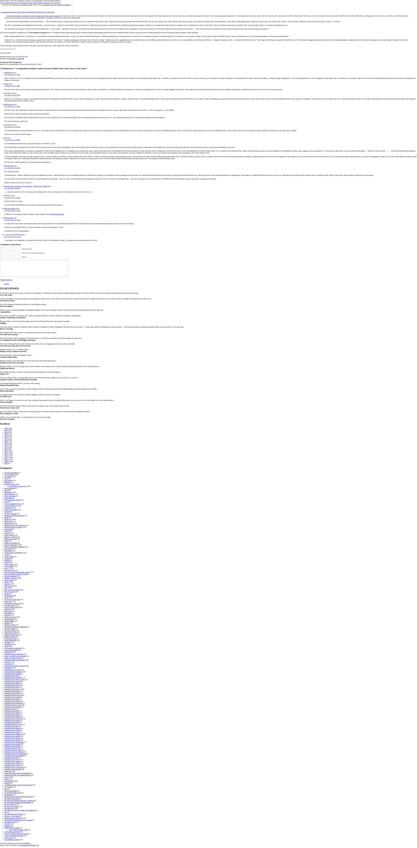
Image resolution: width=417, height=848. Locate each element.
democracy (8, 519)
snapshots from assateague (13, 672)
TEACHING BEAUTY (12, 793)
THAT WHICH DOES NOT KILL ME (18, 797)
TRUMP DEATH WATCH (13, 814)
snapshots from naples (11, 722)
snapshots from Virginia (12, 763)
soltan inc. (7, 771)
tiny (5, 812)
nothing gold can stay (11, 635)
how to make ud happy (12, 590)
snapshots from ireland (12, 701)
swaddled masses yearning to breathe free (18, 785)
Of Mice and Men (10, 638)
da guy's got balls (10, 514)
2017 (6, 446)
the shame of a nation (11, 806)
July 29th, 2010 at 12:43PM (12, 237)
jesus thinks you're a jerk (12, 603)
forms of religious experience (14, 547)
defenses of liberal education (14, 515)
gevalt (6, 555)
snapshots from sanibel (12, 736)
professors (7, 652)
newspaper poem (10, 631)
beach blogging (9, 488)
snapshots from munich (12, 720)
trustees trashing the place (13, 818)
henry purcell (8, 580)
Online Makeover (10, 640)
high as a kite (8, 586)
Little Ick (7, 615)
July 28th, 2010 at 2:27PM (12, 95)
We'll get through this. (11, 832)
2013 (6, 454)
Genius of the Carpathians (13, 553)
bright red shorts (9, 496)
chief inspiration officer (12, 500)
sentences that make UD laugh (14, 666)
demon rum (8, 521)
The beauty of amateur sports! (22, 5)
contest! (7, 512)
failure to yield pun (10, 537)
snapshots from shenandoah (13, 742)
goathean (7, 558)
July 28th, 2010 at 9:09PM (12, 188)
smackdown (8, 668)
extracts (7, 533)
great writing (8, 566)
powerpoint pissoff (10, 650)
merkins (7, 623)
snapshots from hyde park (13, 695)
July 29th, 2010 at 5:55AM (12, 210)
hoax (6, 588)
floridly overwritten (11, 543)
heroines (7, 584)
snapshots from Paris (11, 726)
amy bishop (8, 476)
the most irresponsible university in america (19, 800)
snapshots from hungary (12, 693)
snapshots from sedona (12, 740)
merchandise (8, 619)
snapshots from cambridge (13, 677)
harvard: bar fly (9, 570)
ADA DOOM (9, 474)
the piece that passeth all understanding (17, 802)
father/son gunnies (10, 539)
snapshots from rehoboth (12, 734)
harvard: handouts (10, 576)
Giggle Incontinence (57, 214)
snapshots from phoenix (12, 728)
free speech (8, 549)
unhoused (7, 826)
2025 (6, 430)
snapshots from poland (12, 730)
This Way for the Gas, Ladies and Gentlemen (19, 810)
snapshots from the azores (13, 750)
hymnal (6, 594)
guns (6, 568)
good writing (8, 564)
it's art (6, 597)
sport (6, 777)
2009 (6, 461)
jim (5, 138)
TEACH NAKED (10, 791)
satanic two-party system (12, 658)
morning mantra (9, 629)
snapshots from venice (12, 759)
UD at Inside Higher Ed (8, 3)
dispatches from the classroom (14, 525)
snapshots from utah (11, 758)
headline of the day (10, 578)
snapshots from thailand (12, 746)
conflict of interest (10, 510)
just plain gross (9, 605)
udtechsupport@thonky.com (29, 845)
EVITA (6, 531)
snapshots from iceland (12, 697)
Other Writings (38, 3)
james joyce (8, 601)
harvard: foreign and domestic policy (16, 572)
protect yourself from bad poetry (15, 656)
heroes (6, 582)
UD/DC (7, 824)
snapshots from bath (11, 676)
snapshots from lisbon (11, 711)
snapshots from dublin (11, 683)
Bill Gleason (8, 104)
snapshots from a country (13, 670)
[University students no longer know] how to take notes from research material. (34, 16)
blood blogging (9, 494)
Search (6, 284)
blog (5, 490)
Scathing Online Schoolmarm (14, 660)
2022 (6, 436)
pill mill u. (7, 642)
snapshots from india (11, 699)
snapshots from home (11, 689)
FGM (6, 541)
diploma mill (8, 523)
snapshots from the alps (12, 748)
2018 (6, 444)
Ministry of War (9, 625)
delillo (6, 517)
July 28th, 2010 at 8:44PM (12, 168)
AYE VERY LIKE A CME (18, 830)
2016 (6, 448)
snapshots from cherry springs (14, 679)
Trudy (6, 84)
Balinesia (7, 482)
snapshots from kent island (13, 703)
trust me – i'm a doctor (12, 816)
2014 (6, 452)
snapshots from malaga (12, 715)
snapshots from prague (12, 732)
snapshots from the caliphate (14, 752)
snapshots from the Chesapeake (15, 754)
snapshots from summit (12, 744)
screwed (7, 662)
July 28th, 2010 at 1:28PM (12, 86)
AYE (6, 478)
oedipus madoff (9, 636)
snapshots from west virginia (14, 767)
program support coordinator (14, 654)
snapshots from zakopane (13, 769)
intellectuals (8, 595)
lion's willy (8, 611)
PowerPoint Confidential (15, 59)
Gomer (6, 562)
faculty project (9, 535)
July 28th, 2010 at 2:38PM (12, 106)
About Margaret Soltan (24, 3)
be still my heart (9, 484)
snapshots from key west (12, 705)
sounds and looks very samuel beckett (17, 775)
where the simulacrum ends (13, 836)
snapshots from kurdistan (12, 707)
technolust (7, 795)
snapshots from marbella (12, 717)
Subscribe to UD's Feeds (51, 3)
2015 (6, 450)
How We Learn (9, 592)
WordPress (26, 843)
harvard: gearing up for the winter (15, 574)
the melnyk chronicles (11, 799)
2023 (6, 434)
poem (6, 646)
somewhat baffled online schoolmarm (17, 773)
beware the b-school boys (17, 486)
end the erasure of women (13, 527)
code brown (8, 508)
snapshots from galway (12, 685)
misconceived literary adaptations (15, 627)
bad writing (8, 480)
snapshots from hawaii (12, 687)
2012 (6, 456)
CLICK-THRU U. (10, 506)
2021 (6, 438)
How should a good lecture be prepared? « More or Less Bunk (25, 186)
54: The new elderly (11, 473)
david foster (8, 73)
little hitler (7, 613)
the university (9, 808)
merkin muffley (9, 621)
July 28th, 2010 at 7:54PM (12, 140)
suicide (6, 783)
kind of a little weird (11, 607)
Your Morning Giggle (11, 840)
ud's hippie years (10, 822)
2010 (6, 459)
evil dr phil (8, 529)
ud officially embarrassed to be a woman (18, 820)
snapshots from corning (12, 681)
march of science (10, 617)
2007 (6, 463)
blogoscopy (8, 492)
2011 (6, 458)
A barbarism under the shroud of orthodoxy (56, 5)
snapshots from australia (12, 674)
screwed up (8, 664)
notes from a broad (10, 633)
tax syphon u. (9, 787)
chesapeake (8, 498)
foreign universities (10, 545)
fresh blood (8, 551)
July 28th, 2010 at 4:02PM (12, 127)
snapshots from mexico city (13, 718)
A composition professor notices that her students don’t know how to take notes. (27, 12)
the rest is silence (10, 804)
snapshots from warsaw (12, 765)
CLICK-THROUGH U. (12, 504)
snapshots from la (10, 709)
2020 (6, 440)
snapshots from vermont (12, 761)
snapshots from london (12, 713)
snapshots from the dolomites (14, 756)
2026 (6, 428)
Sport (6, 779)
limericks (7, 609)
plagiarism (7, 644)
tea (5, 789)
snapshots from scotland (12, 738)
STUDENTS (8, 781)
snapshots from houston (12, 691)
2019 (6, 442)
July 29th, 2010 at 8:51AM (12, 220)
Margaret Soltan (9, 209)
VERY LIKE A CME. (12, 828)
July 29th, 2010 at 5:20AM (12, 197)
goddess (7, 560)
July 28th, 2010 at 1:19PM (12, 74)
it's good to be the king (12, 599)
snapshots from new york (13, 724)
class (6, 502)
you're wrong (8, 838)
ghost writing (8, 556)
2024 (6, 432)
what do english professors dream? (16, 834)
